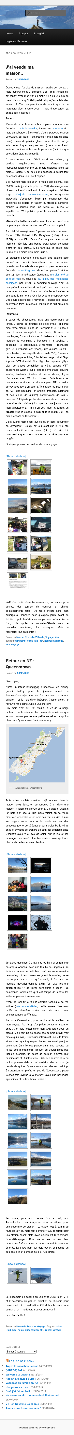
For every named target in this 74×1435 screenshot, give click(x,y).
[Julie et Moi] (41, 1140)
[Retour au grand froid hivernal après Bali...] (17, 865)
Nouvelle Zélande (34, 637)
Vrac (57, 637)
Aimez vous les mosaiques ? (23, 1408)
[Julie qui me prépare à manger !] (17, 524)
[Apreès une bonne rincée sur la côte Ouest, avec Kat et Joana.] (41, 562)
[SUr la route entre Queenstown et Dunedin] (17, 505)
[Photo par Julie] (17, 1121)
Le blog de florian (21, 1361)
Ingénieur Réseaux (17, 41)
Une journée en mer (18, 1387)
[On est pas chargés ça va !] (41, 505)
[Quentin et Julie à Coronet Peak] (41, 922)
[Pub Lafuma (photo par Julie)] (41, 1102)
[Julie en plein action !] (41, 1177)
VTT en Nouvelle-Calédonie (22, 1404)
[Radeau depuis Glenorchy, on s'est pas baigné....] (17, 1177)
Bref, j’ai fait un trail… (19, 1391)
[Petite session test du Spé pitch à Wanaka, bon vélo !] (17, 562)
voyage (15, 644)
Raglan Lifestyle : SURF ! (21, 1378)
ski (41, 1330)
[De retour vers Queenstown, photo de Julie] (17, 1102)
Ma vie (20, 637)
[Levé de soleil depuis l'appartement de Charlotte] (41, 865)
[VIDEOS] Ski (14, 1370)
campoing (19, 640)
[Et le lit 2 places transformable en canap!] (41, 543)
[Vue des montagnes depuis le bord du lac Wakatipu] (41, 1159)
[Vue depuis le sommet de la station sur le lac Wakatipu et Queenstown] (41, 1275)
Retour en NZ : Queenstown (20, 664)
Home (10, 33)
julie (36, 640)
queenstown (32, 1330)
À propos (23, 33)
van (8, 644)
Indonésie (57, 128)
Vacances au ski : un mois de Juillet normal (32, 1395)
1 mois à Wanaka (26, 128)
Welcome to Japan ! (18, 1374)
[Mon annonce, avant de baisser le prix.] (17, 580)
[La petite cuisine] (17, 543)
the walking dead (26, 270)
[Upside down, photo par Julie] (17, 1140)
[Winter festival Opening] (17, 922)
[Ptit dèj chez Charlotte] (17, 884)
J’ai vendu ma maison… (20, 70)
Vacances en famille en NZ (22, 1383)
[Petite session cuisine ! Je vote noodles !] (17, 467)
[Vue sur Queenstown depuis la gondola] (17, 903)
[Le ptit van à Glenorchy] (17, 1159)
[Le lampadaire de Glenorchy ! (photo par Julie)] (41, 1121)
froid (8, 1330)
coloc (59, 1326)
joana (30, 640)
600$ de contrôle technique (31, 194)
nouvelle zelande (53, 640)
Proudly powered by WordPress (37, 1427)
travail (48, 1330)
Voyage (49, 637)
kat (41, 640)
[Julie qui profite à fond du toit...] (41, 486)
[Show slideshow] (16, 456)
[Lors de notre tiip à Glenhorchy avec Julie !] (17, 486)
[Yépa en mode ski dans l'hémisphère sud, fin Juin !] (17, 1275)
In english (39, 33)
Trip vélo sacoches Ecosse (22, 1366)
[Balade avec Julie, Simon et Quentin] (41, 884)
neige (21, 1330)
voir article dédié (26, 1006)
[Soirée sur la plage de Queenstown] (41, 903)
